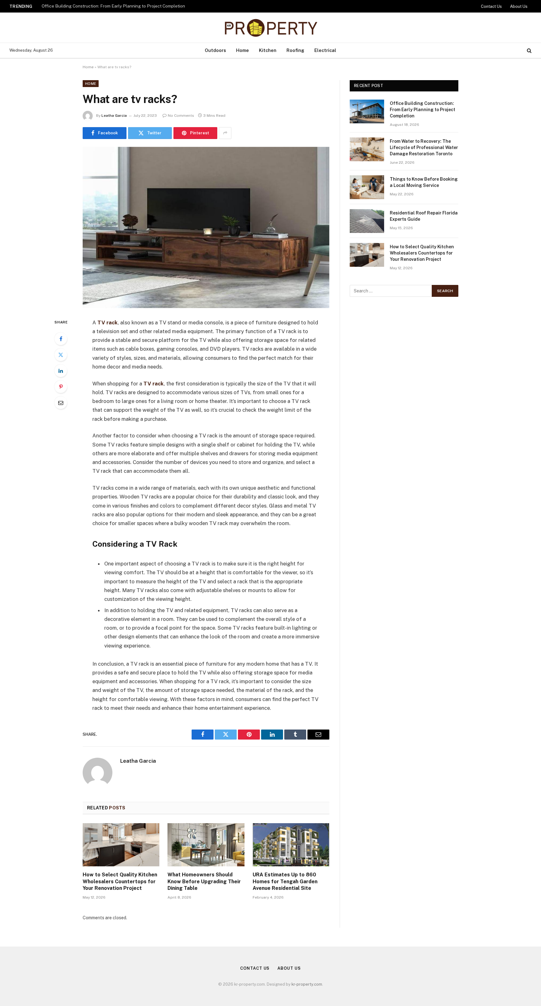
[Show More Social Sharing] (225, 133)
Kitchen (267, 50)
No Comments (181, 115)
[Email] (60, 402)
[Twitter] (60, 354)
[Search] (529, 51)
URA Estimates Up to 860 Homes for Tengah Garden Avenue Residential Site (285, 881)
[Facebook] (60, 339)
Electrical (325, 50)
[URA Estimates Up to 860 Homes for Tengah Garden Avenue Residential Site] (291, 844)
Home (242, 50)
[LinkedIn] (60, 370)
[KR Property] (270, 28)
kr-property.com (306, 984)
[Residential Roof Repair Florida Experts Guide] (367, 221)
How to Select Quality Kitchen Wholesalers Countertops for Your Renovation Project (120, 881)
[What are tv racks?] (206, 227)
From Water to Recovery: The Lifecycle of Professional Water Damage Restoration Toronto (120, 5)
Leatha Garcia (114, 115)
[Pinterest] (60, 386)
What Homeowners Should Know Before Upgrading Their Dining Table (204, 881)
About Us (519, 6)
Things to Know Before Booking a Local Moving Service (424, 182)
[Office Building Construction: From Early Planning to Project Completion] (367, 111)
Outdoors (215, 50)
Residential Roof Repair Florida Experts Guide (424, 216)
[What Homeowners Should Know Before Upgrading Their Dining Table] (205, 844)
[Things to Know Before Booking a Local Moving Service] (367, 187)
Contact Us (491, 6)
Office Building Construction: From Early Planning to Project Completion (422, 109)
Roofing (295, 50)
